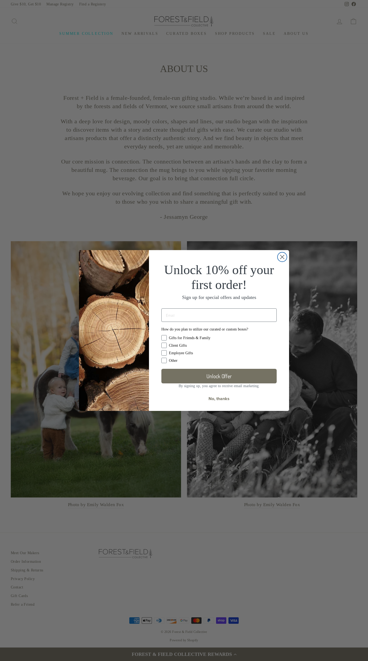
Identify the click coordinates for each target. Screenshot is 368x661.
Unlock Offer (219, 376)
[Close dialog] (282, 257)
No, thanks (219, 399)
